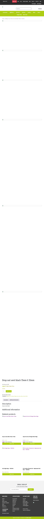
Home (18, 1)
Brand (39, 12)
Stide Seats (25, 14)
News (30, 1)
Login (40, 1)
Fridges (15, 396)
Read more (12, 474)
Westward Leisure (5, 513)
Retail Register (39, 3)
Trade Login (25, 504)
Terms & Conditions (26, 510)
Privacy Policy (25, 508)
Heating (29, 12)
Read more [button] (32, 474)
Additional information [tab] (14, 400)
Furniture (23, 12)
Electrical (18, 12)
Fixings (12, 396)
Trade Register (34, 3)
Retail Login (25, 501)
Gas (9, 18)
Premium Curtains (16, 508)
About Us (33, 1)
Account (24, 498)
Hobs (22, 396)
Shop (21, 1)
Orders (24, 500)
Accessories (5, 12)
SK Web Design (28, 517)
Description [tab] (6, 400)
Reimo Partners (36, 500)
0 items (40, 8)
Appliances (12, 12)
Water (34, 12)
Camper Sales (19, 14)
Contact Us (36, 1)
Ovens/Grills (25, 396)
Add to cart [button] (12, 443)
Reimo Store (14, 1)
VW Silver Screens (16, 509)
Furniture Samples (25, 1)
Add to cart (9, 391)
